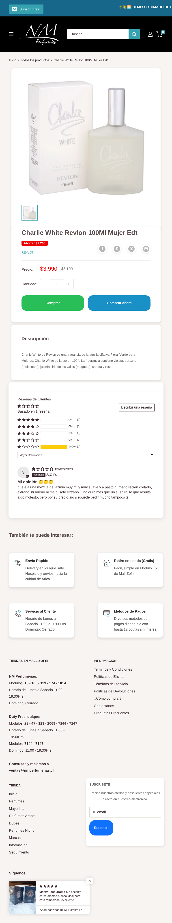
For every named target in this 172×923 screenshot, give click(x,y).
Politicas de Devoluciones (114, 691)
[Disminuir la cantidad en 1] (45, 284)
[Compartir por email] (146, 248)
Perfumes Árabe (22, 816)
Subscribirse (29, 9)
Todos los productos (35, 60)
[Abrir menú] (11, 34)
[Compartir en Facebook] (102, 248)
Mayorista (16, 809)
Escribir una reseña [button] (136, 407)
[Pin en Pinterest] (117, 248)
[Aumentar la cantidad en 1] (68, 284)
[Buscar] (134, 34)
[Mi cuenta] (150, 34)
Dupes (14, 823)
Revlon (28, 252)
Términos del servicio (111, 684)
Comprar (52, 303)
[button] (28, 447)
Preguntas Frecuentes (111, 713)
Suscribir (101, 828)
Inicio (12, 60)
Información (18, 845)
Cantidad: (29, 284)
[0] (159, 34)
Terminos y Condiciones (113, 669)
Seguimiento (19, 852)
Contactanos (104, 706)
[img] (43, 469)
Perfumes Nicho (21, 830)
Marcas (15, 838)
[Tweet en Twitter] (131, 248)
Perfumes (16, 801)
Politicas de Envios (109, 676)
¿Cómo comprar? (108, 698)
